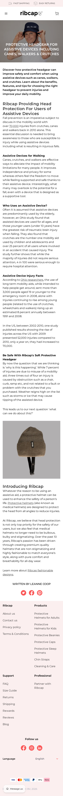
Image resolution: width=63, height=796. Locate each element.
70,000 (14, 126)
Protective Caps (44, 642)
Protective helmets (21, 503)
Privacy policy (12, 627)
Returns (8, 697)
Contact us (10, 620)
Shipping (9, 704)
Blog (6, 724)
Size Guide (10, 690)
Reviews (8, 717)
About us (9, 613)
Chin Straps (42, 659)
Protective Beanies (47, 635)
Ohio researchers (32, 279)
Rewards (8, 710)
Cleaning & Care (44, 666)
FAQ (5, 683)
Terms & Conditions (16, 633)
